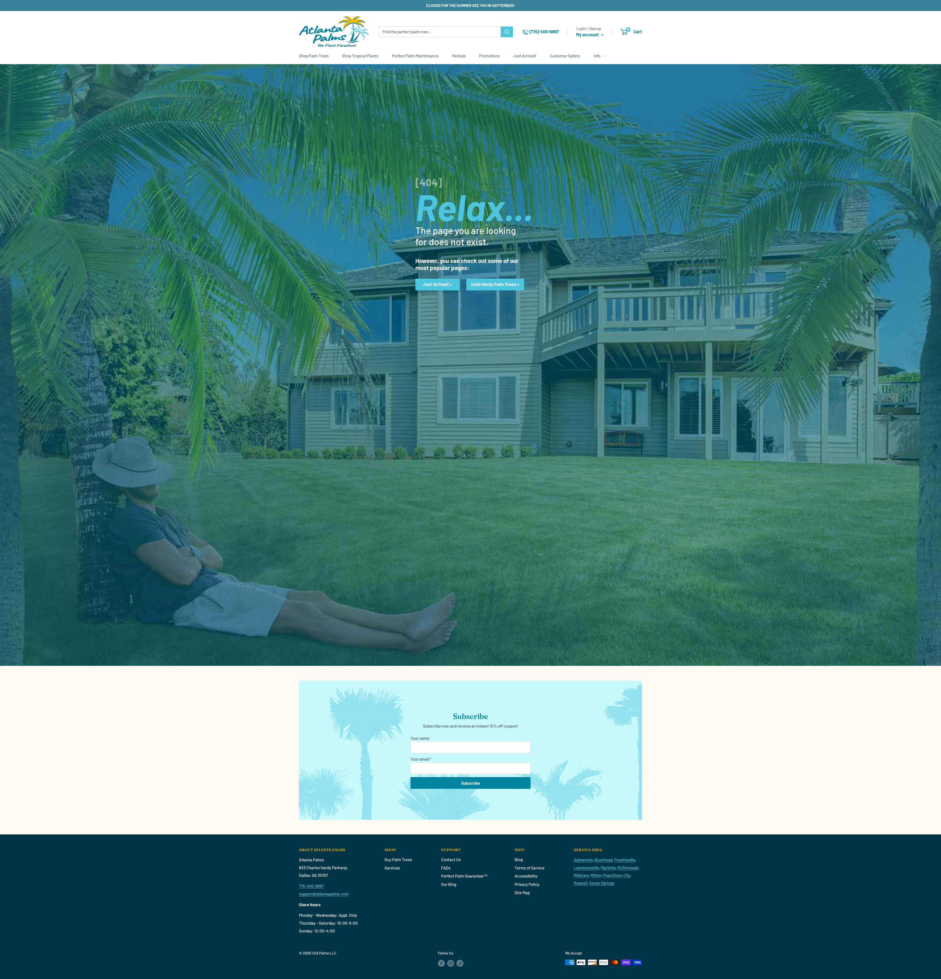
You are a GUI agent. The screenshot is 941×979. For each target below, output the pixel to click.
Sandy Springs (601, 882)
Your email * (421, 758)
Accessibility (526, 875)
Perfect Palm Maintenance (415, 55)
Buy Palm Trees (398, 859)
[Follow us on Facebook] (441, 963)
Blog (519, 859)
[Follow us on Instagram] (450, 963)
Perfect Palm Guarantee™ (464, 875)
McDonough (627, 867)
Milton (596, 875)
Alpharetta (583, 859)
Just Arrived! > (437, 284)
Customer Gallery (565, 55)
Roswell (580, 882)
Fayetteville (624, 859)
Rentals (459, 55)
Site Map (522, 892)
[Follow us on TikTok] (460, 963)
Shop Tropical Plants (360, 55)
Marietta (608, 867)
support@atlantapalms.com (324, 893)
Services (392, 867)
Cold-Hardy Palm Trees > (495, 284)
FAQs (445, 867)
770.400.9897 (311, 885)
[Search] (507, 31)
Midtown (581, 875)
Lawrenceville (586, 867)
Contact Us (451, 859)
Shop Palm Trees (314, 55)
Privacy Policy (527, 884)
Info (597, 55)
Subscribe (470, 783)
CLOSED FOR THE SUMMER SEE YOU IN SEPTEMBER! (470, 5)
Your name (419, 738)
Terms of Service (530, 867)
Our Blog (448, 884)
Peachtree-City (616, 875)
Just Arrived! (524, 55)
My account (588, 34)
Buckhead (603, 859)
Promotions (489, 55)
